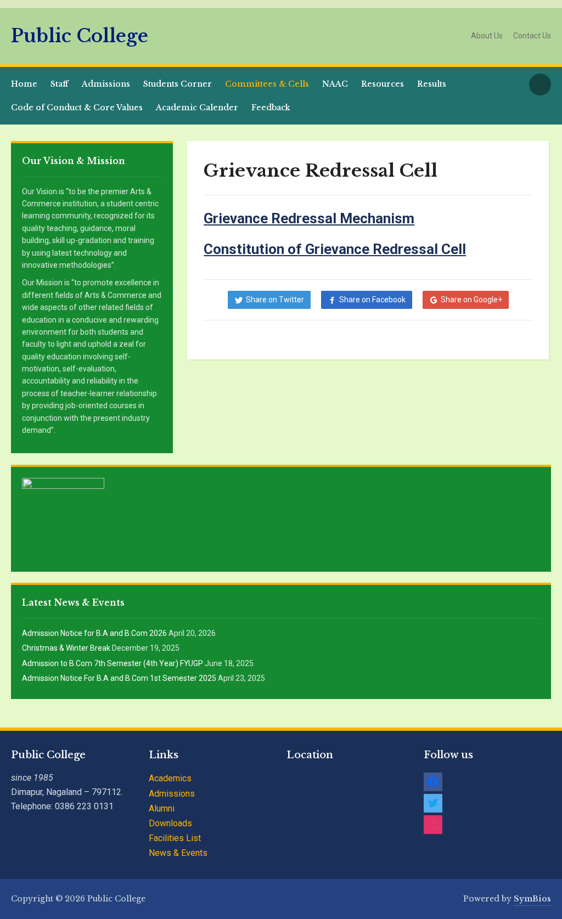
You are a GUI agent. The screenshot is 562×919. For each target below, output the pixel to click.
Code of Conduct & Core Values (77, 107)
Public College (79, 36)
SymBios (532, 899)
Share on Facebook (372, 299)
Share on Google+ (471, 299)
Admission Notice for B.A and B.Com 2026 (94, 633)
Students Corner (177, 84)
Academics (170, 778)
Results (431, 84)
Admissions (106, 84)
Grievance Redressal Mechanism (309, 218)
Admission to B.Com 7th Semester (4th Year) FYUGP (112, 663)
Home (24, 84)
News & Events (178, 853)
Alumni (162, 808)
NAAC (335, 84)
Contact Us (532, 35)
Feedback (270, 107)
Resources (382, 84)
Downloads (170, 823)
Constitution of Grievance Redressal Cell (335, 249)
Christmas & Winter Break (66, 648)
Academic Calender (197, 107)
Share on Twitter (275, 299)
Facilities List (175, 838)
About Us (487, 35)
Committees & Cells (267, 84)
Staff (59, 84)
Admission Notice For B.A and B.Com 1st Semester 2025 (119, 678)
